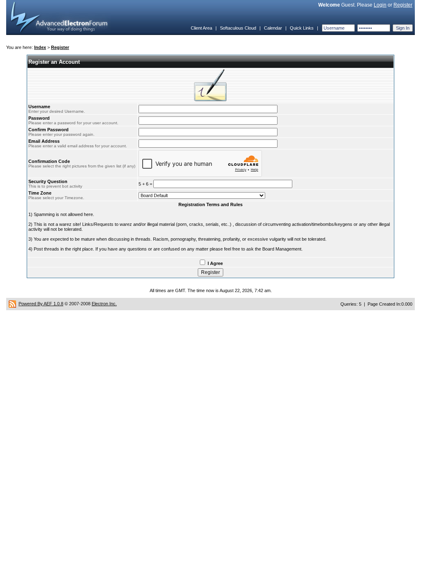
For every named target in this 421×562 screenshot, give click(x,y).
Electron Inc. (104, 303)
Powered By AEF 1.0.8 (41, 303)
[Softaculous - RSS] (12, 303)
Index (40, 47)
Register (402, 5)
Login (380, 5)
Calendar (273, 28)
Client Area (201, 28)
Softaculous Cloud (238, 28)
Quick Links (302, 28)
